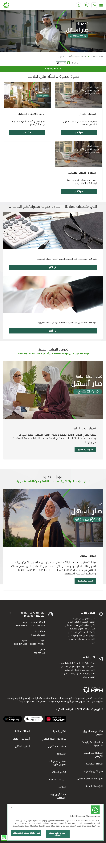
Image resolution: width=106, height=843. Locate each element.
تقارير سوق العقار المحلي (54, 739)
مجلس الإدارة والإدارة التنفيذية (92, 744)
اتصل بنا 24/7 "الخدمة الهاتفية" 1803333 (33, 614)
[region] (55, 822)
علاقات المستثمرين (57, 746)
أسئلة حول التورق (21, 739)
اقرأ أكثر (79, 133)
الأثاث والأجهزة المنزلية (31, 114)
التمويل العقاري (88, 114)
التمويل (61, 56)
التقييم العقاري (22, 746)
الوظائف (62, 787)
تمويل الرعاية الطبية (84, 428)
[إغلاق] (12, 807)
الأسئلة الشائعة (22, 731)
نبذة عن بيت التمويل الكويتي (93, 733)
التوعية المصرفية (94, 764)
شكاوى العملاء (59, 772)
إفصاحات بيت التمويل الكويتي (93, 754)
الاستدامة (61, 754)
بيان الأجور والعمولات (93, 771)
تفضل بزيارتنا (87, 612)
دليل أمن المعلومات (56, 779)
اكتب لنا (90, 657)
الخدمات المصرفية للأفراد (77, 56)
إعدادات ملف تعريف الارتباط (57, 834)
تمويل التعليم (88, 555)
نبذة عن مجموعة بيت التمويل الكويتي (56, 763)
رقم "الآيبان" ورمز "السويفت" (58, 796)
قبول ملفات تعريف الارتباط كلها (26, 833)
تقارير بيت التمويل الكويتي (90, 779)
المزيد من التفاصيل (85, 449)
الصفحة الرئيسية (97, 56)
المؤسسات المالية (94, 786)
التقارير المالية (59, 731)
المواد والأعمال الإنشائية (82, 172)
